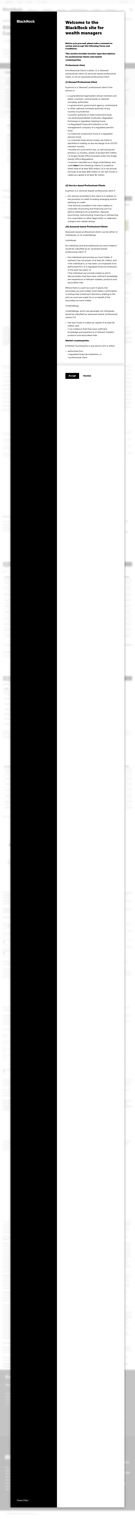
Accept (72, 376)
